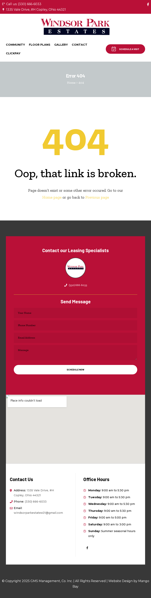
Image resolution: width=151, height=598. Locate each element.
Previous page (97, 197)
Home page (52, 197)
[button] (125, 49)
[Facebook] (148, 4)
